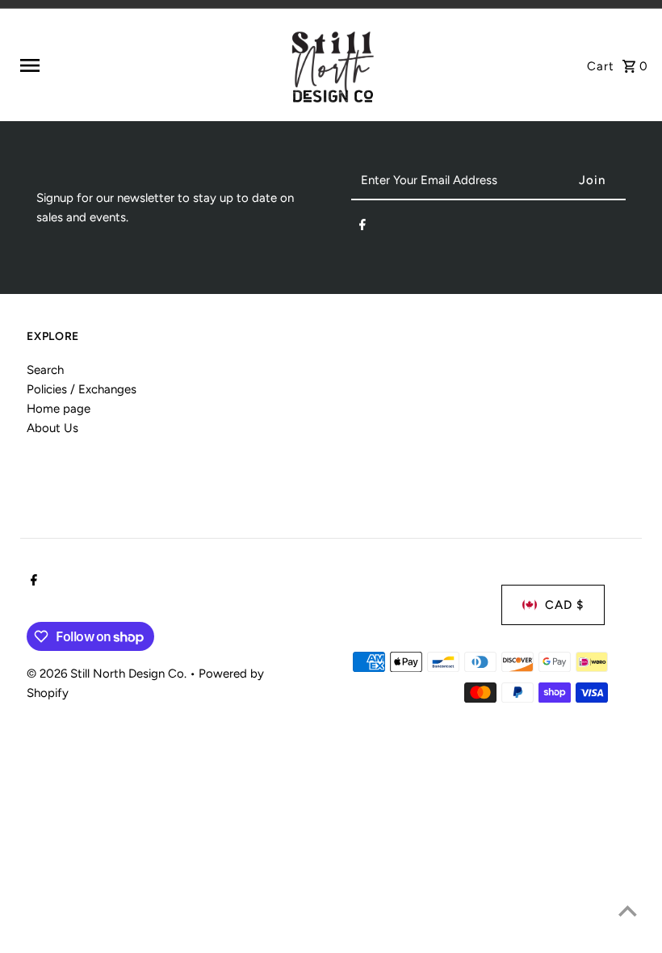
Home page (58, 408)
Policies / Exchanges (81, 389)
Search (45, 370)
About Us (52, 428)
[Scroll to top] (628, 910)
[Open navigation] (146, 65)
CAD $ (564, 605)
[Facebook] (362, 227)
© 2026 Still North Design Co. (108, 673)
